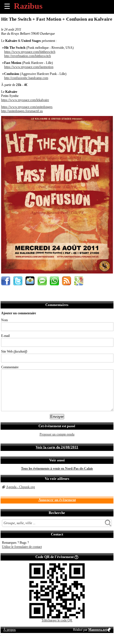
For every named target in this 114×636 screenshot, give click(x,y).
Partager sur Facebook (5, 280)
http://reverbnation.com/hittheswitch (27, 56)
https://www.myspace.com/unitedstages (27, 107)
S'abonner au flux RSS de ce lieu (66, 280)
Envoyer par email (30, 280)
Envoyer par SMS (42, 280)
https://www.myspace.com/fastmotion (28, 67)
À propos (9, 630)
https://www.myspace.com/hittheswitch (29, 52)
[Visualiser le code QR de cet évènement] (57, 617)
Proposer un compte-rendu (57, 434)
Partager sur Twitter (17, 280)
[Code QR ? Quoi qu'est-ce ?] (76, 557)
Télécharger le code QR (57, 620)
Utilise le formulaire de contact (22, 547)
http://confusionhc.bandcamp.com (26, 78)
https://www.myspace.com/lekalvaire (25, 100)
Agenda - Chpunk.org (20, 487)
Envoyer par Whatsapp (54, 280)
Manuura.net (97, 630)
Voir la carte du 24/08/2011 (57, 447)
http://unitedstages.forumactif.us (22, 111)
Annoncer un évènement (57, 500)
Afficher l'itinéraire (78, 280)
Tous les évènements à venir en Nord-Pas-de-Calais (57, 468)
